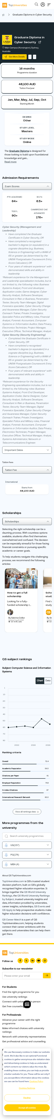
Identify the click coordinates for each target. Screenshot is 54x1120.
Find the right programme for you (20, 992)
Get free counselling (13, 1006)
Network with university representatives (24, 1036)
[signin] (42, 4)
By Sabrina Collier (16, 617)
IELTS (39, 197)
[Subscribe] (47, 975)
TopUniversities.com (13, 881)
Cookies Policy (36, 1081)
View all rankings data (25, 811)
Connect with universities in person (21, 1001)
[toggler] (49, 4)
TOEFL (15, 211)
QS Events (39, 906)
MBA (14, 864)
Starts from (27, 487)
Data (47, 680)
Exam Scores (12, 186)
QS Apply (7, 910)
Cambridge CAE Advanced (39, 211)
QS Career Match (11, 919)
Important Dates (13, 450)
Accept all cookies (27, 1107)
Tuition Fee (11, 470)
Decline (27, 1097)
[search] (36, 4)
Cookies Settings (27, 1088)
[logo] (14, 4)
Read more (10, 161)
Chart (40, 680)
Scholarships (12, 521)
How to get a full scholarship (17, 594)
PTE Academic (14, 197)
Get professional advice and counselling (24, 1041)
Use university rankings (14, 996)
